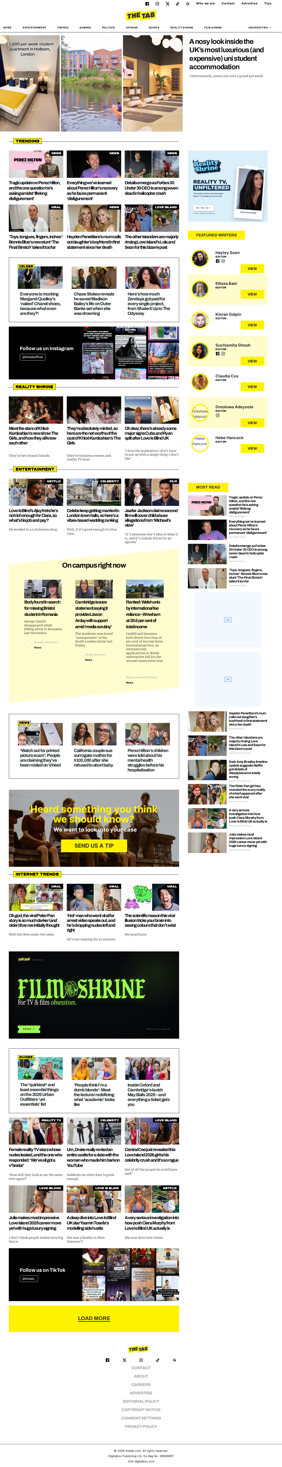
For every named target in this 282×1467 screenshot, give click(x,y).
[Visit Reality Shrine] (228, 186)
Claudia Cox (227, 376)
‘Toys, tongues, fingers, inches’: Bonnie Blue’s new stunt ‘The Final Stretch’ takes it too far (36, 242)
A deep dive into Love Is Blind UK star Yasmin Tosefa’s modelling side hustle (91, 1223)
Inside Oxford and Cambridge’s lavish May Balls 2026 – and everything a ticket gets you (149, 1095)
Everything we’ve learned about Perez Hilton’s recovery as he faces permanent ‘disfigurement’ (248, 527)
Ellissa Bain (226, 283)
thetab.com (133, 1450)
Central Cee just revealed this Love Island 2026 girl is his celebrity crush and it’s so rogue (151, 1154)
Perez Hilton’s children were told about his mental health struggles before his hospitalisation (148, 760)
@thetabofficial (32, 357)
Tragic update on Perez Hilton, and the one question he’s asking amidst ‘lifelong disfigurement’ (245, 505)
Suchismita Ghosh (232, 345)
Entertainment (34, 27)
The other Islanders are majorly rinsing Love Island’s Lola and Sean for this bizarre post (151, 242)
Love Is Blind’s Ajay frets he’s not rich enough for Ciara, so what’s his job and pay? (33, 515)
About (141, 1376)
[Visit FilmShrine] (94, 995)
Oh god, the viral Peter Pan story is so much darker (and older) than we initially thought (34, 920)
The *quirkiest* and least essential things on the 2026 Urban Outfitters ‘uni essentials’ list (39, 1094)
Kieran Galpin (228, 314)
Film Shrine (213, 27)
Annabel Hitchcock (45, 642)
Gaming (85, 27)
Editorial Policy (141, 1401)
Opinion (132, 27)
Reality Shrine (181, 27)
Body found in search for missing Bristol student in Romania (42, 608)
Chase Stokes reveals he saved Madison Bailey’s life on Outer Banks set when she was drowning (94, 304)
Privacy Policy (141, 1426)
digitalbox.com (144, 1461)
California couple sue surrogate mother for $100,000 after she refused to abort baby (93, 757)
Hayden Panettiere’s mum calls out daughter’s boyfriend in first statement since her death (94, 242)
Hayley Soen (227, 252)
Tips (268, 3)
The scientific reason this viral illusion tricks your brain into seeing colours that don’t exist (150, 920)
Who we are (205, 3)
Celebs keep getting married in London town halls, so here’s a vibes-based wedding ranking (93, 515)
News (7, 27)
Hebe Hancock (229, 437)
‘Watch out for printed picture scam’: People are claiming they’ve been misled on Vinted (40, 757)
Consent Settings (141, 1418)
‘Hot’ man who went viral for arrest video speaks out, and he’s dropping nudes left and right (91, 922)
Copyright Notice (141, 1410)
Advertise (249, 3)
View (252, 268)
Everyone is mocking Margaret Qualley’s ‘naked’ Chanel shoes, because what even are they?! (40, 304)
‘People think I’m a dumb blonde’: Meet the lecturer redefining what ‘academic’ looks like (94, 1095)
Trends (63, 27)
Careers (141, 1385)
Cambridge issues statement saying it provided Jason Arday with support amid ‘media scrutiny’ (93, 614)
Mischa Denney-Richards (141, 677)
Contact (228, 3)
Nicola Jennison (95, 654)
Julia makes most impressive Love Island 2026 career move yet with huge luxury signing (35, 1223)
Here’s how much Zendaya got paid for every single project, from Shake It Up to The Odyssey (149, 304)
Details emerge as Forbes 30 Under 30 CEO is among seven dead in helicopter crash (151, 188)
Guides (154, 27)
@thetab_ (29, 1278)
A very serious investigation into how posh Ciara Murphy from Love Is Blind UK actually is (152, 1223)
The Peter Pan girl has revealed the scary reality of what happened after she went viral (247, 791)
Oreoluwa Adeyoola (234, 407)
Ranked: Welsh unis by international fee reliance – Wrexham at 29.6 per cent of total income (143, 614)
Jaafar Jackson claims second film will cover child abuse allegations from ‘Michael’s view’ (151, 517)
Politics (108, 27)
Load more (94, 1318)
